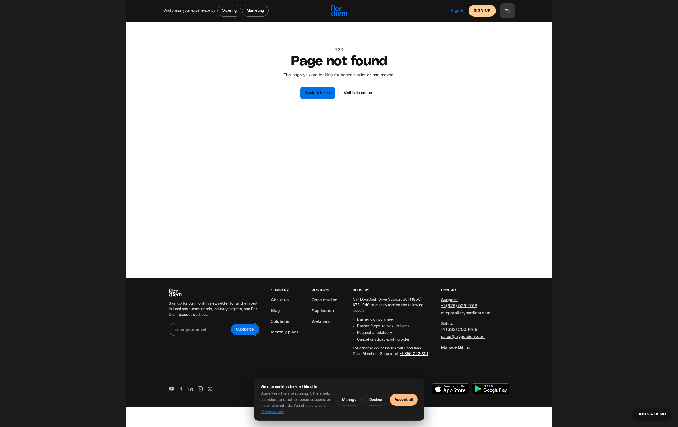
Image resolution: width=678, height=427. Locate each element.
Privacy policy (272, 412)
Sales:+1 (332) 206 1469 (459, 326)
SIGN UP (482, 11)
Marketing (255, 11)
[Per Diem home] (339, 10)
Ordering (229, 11)
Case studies (324, 300)
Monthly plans (284, 332)
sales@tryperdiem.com (463, 337)
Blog (275, 310)
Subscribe (245, 329)
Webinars (321, 321)
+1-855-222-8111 (414, 354)
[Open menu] (507, 10)
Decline (375, 400)
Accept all (404, 400)
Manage (349, 400)
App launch (323, 310)
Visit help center (358, 93)
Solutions (280, 321)
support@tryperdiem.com (465, 313)
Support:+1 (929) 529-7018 (459, 303)
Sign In (457, 11)
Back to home (317, 93)
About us (280, 300)
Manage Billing (455, 347)
